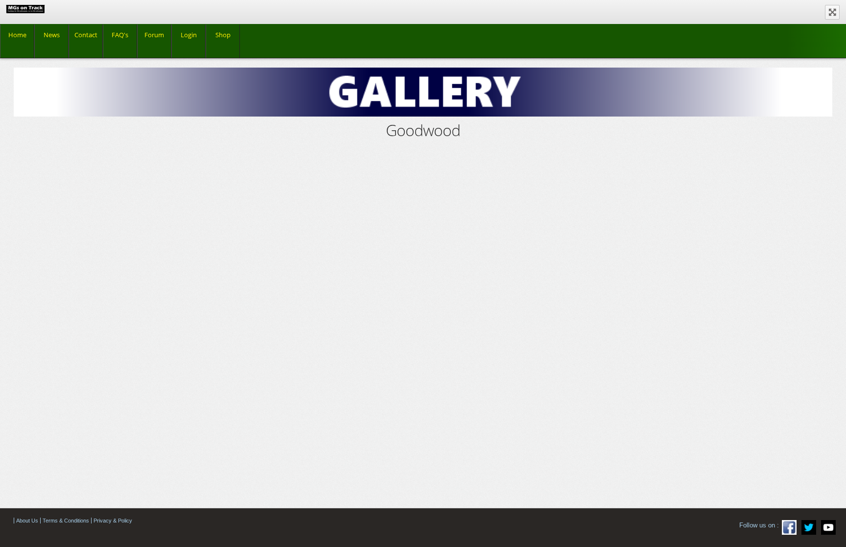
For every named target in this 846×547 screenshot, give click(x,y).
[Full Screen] (832, 12)
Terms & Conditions (66, 520)
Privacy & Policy (113, 520)
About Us (27, 520)
